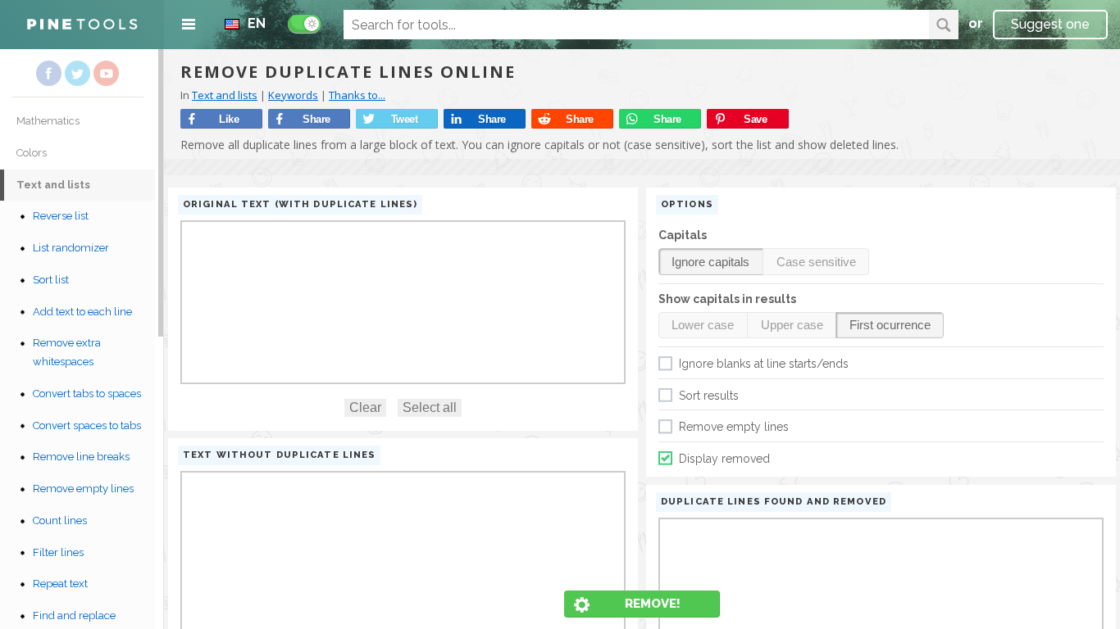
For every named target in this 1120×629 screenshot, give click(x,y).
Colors (31, 153)
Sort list (51, 280)
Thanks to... (357, 95)
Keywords (293, 95)
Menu (188, 24)
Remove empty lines (83, 488)
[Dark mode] (304, 24)
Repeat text (60, 583)
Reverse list (61, 216)
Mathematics (48, 121)
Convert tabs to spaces (87, 393)
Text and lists (53, 185)
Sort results (709, 395)
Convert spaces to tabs (87, 425)
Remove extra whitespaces (67, 352)
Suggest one (1050, 24)
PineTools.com (82, 24)
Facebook (48, 73)
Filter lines (58, 552)
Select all (430, 407)
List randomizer (71, 248)
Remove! (653, 603)
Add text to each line (82, 311)
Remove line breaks (81, 456)
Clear (365, 407)
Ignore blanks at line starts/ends (764, 363)
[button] (710, 261)
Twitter (77, 73)
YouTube (106, 73)
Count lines (60, 520)
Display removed (724, 458)
